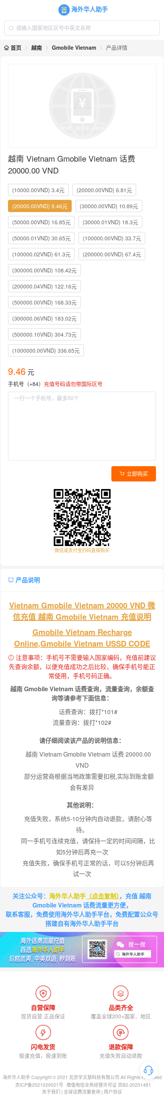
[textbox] (81, 28)
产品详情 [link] (116, 47)
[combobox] (81, 28)
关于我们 (51, 1091)
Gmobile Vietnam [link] (74, 47)
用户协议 (113, 1091)
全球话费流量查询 (82, 1091)
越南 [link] (36, 47)
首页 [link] (15, 47)
